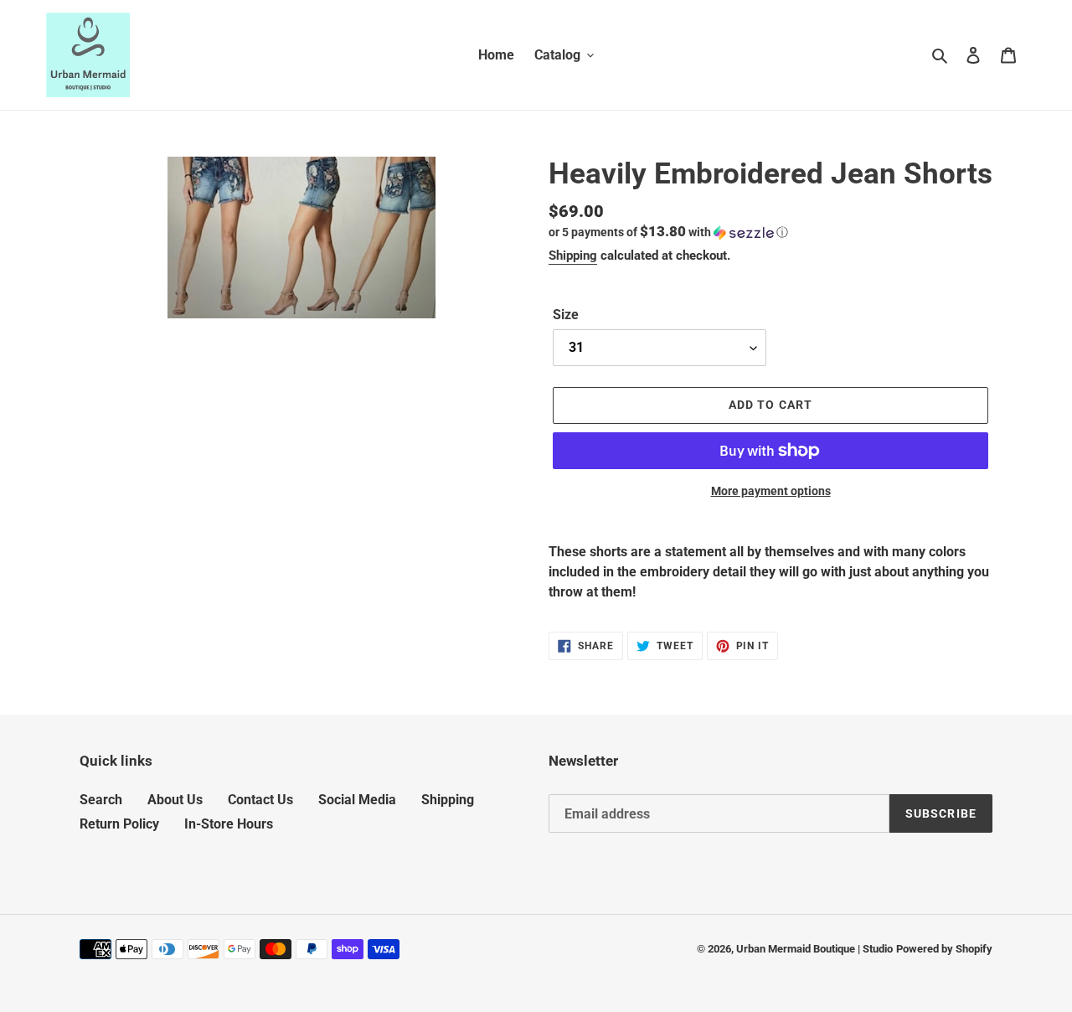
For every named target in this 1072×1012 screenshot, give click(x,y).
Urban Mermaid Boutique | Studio (814, 948)
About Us (175, 800)
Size (566, 315)
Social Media (357, 800)
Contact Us (260, 800)
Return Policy (119, 824)
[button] (668, 232)
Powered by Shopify (944, 948)
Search (101, 800)
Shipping (573, 255)
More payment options (771, 491)
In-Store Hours (228, 824)
